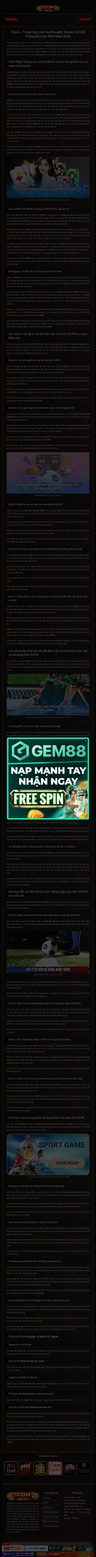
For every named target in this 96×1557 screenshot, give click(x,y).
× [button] (85, 741)
